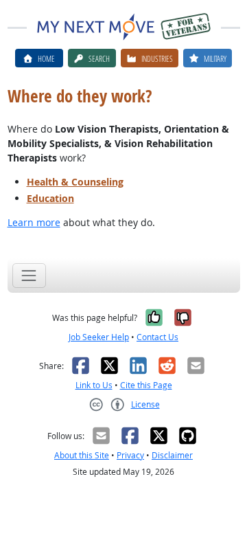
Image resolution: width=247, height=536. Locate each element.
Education (50, 198)
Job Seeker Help (99, 337)
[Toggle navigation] (29, 275)
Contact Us (157, 337)
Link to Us (94, 385)
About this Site (81, 455)
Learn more (34, 222)
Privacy (130, 455)
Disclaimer (172, 455)
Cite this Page (146, 385)
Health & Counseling (75, 181)
